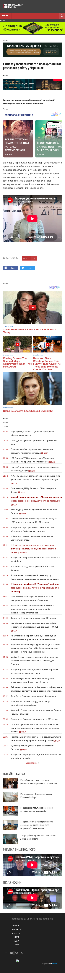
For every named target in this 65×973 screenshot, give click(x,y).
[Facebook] (6, 953)
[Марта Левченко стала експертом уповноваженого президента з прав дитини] (10, 783)
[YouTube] (11, 953)
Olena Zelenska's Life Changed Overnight (28, 411)
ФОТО (16, 945)
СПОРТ (16, 937)
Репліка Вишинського (19, 849)
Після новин (12, 882)
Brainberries (8, 326)
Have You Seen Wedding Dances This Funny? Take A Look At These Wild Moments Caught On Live (46, 364)
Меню (5, 15)
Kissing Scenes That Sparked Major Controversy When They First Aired (17, 362)
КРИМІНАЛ (16, 930)
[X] (16, 953)
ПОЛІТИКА (16, 926)
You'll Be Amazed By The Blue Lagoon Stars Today (29, 331)
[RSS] (22, 953)
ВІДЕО (16, 941)
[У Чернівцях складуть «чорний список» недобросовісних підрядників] (10, 811)
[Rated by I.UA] (22, 963)
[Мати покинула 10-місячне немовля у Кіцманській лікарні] (10, 797)
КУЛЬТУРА (16, 933)
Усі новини (31, 763)
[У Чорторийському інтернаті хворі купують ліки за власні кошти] (10, 839)
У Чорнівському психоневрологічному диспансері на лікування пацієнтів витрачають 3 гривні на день (36, 825)
